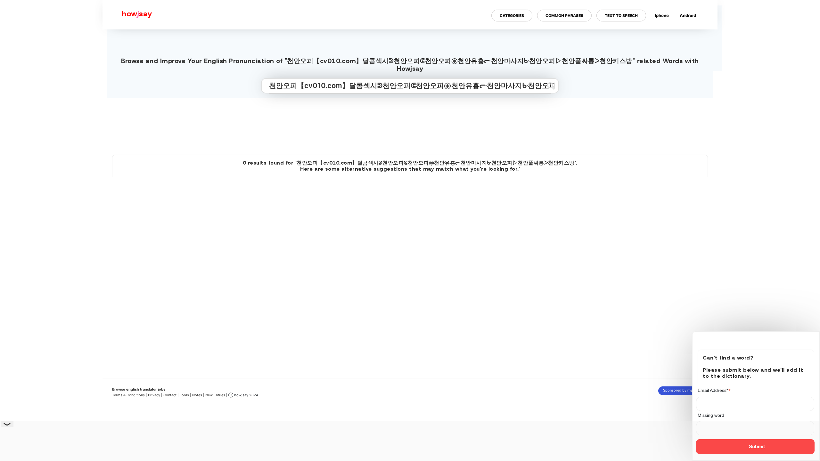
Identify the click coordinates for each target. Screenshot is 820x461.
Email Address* (714, 390)
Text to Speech (621, 15)
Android (688, 15)
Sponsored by (683, 390)
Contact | (171, 395)
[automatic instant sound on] (690, 36)
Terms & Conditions (128, 395)
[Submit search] (551, 86)
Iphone (662, 15)
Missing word (711, 415)
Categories (512, 15)
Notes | (198, 395)
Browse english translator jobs (138, 389)
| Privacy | (154, 395)
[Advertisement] (410, 123)
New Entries (215, 395)
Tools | (185, 395)
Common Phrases (564, 15)
